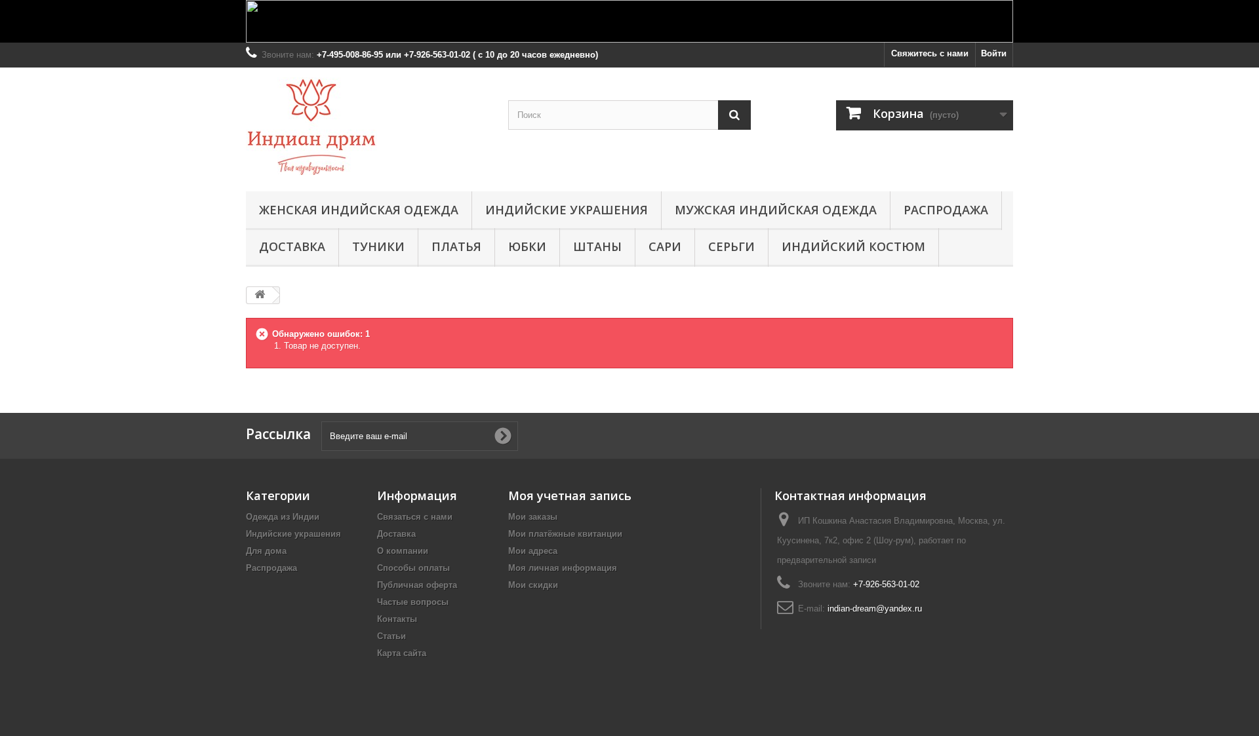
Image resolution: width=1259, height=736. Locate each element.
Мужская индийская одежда (776, 210)
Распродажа (946, 210)
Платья (456, 246)
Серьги (731, 246)
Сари (665, 246)
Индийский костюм (853, 246)
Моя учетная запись (569, 495)
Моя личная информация (562, 568)
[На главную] (259, 295)
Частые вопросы (413, 602)
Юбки (527, 246)
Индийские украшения (566, 210)
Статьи (391, 636)
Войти (994, 53)
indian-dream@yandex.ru (875, 608)
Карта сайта (401, 653)
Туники (378, 246)
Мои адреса (532, 551)
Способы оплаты (413, 568)
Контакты (397, 619)
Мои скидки (533, 585)
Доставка (292, 246)
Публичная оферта (417, 585)
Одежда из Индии (282, 517)
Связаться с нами (414, 517)
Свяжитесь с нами (930, 53)
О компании (402, 551)
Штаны (597, 246)
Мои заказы (532, 517)
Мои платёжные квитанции (565, 534)
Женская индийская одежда (358, 210)
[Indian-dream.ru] (367, 126)
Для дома (266, 551)
